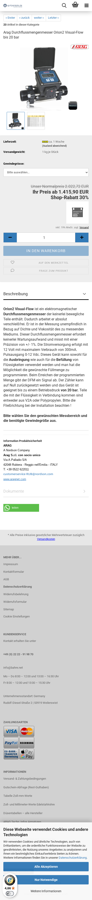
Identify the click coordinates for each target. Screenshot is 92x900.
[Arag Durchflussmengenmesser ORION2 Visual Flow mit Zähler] (45, 77)
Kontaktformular (13, 571)
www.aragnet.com (14, 479)
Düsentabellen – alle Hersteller (22, 813)
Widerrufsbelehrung (15, 594)
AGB (6, 579)
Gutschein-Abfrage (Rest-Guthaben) (26, 787)
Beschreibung (15, 293)
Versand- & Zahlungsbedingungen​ (24, 778)
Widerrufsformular (15, 601)
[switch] (10, 893)
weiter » (39, 17)
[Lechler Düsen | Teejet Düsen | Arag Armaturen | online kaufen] (11, 5)
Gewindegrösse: (13, 163)
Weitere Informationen (46, 891)
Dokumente (13, 491)
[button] (10, 238)
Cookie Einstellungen (16, 616)
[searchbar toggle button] (64, 5)
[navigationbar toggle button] (86, 5)
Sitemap (8, 609)
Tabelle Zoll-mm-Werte (17, 795)
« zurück (24, 17)
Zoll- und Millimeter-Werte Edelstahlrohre (29, 804)
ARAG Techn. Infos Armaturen (22, 821)
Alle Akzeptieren (46, 866)
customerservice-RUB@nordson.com (28, 474)
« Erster (10, 17)
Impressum (10, 564)
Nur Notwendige (46, 880)
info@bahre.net (13, 667)
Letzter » (53, 17)
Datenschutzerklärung (73, 857)
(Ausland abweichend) (54, 145)
